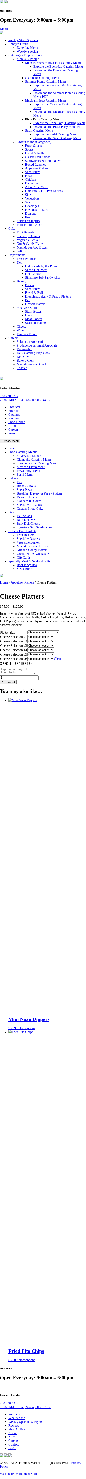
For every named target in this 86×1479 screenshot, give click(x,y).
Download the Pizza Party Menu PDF (58, 127)
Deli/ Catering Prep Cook (33, 353)
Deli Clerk (23, 356)
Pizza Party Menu (28, 471)
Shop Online (16, 422)
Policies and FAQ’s (29, 225)
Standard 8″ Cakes (29, 501)
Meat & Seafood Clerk (32, 364)
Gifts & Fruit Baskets (22, 531)
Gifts (11, 228)
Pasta (28, 176)
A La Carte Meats (36, 187)
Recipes (13, 418)
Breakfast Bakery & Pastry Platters (48, 296)
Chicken (30, 179)
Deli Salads (24, 516)
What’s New (16, 1418)
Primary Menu (10, 440)
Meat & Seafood (27, 307)
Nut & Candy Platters (31, 243)
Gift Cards (23, 251)
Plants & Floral (27, 334)
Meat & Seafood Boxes (32, 247)
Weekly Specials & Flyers (25, 1422)
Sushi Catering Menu (39, 130)
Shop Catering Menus (22, 452)
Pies (27, 217)
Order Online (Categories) (34, 142)
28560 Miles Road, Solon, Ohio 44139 (25, 400)
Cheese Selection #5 (13, 654)
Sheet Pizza (32, 172)
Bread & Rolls (34, 153)
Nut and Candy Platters (32, 550)
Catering (14, 414)
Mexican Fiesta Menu (31, 467)
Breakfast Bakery (36, 209)
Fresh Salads (33, 145)
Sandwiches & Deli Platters (43, 160)
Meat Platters (33, 319)
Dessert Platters (35, 304)
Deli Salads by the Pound (41, 266)
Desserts (30, 213)
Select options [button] (26, 1028)
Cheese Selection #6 (13, 659)
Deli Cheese (33, 274)
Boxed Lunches (35, 164)
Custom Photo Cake (30, 508)
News (12, 1437)
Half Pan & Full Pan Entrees (44, 191)
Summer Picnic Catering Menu (45, 81)
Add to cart (8, 682)
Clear (57, 658)
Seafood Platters (35, 323)
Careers (13, 338)
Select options (26, 1360)
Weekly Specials (27, 51)
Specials (13, 410)
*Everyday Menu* (29, 455)
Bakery (21, 281)
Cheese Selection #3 (13, 645)
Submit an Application (31, 341)
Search (12, 433)
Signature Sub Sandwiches (42, 277)
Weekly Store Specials (23, 40)
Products (14, 407)
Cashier (22, 368)
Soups (29, 149)
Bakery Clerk (25, 360)
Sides (28, 194)
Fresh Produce (26, 258)
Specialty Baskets (28, 236)
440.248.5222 (9, 396)
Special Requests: (16, 664)
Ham (28, 315)
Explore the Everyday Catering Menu (58, 66)
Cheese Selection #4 (13, 650)
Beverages (32, 206)
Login (12, 1448)
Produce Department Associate (37, 345)
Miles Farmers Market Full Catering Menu (53, 62)
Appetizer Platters (36, 168)
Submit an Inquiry (28, 221)
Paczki (29, 285)
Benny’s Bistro (18, 44)
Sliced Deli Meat (36, 270)
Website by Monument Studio (19, 1473)
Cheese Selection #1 (13, 637)
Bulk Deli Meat (27, 520)
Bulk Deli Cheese (28, 523)
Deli (19, 262)
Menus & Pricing (28, 59)
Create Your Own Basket (33, 553)
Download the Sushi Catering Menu (57, 138)
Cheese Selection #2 (13, 641)
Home (4, 582)
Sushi (28, 202)
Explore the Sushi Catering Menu (55, 134)
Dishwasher (24, 349)
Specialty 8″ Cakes (29, 504)
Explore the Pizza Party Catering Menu (59, 123)
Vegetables (32, 198)
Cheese (21, 326)
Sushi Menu (25, 474)
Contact (13, 1444)
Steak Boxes (33, 311)
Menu (4, 29)
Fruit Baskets (25, 232)
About (12, 426)
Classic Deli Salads (37, 157)
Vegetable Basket (28, 240)
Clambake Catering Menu (42, 78)
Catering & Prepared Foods (26, 55)
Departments (16, 255)
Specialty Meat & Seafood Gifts (29, 561)
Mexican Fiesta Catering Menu (45, 100)
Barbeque (31, 183)
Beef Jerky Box (27, 565)
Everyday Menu (27, 47)
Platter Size (7, 632)
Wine (20, 330)
